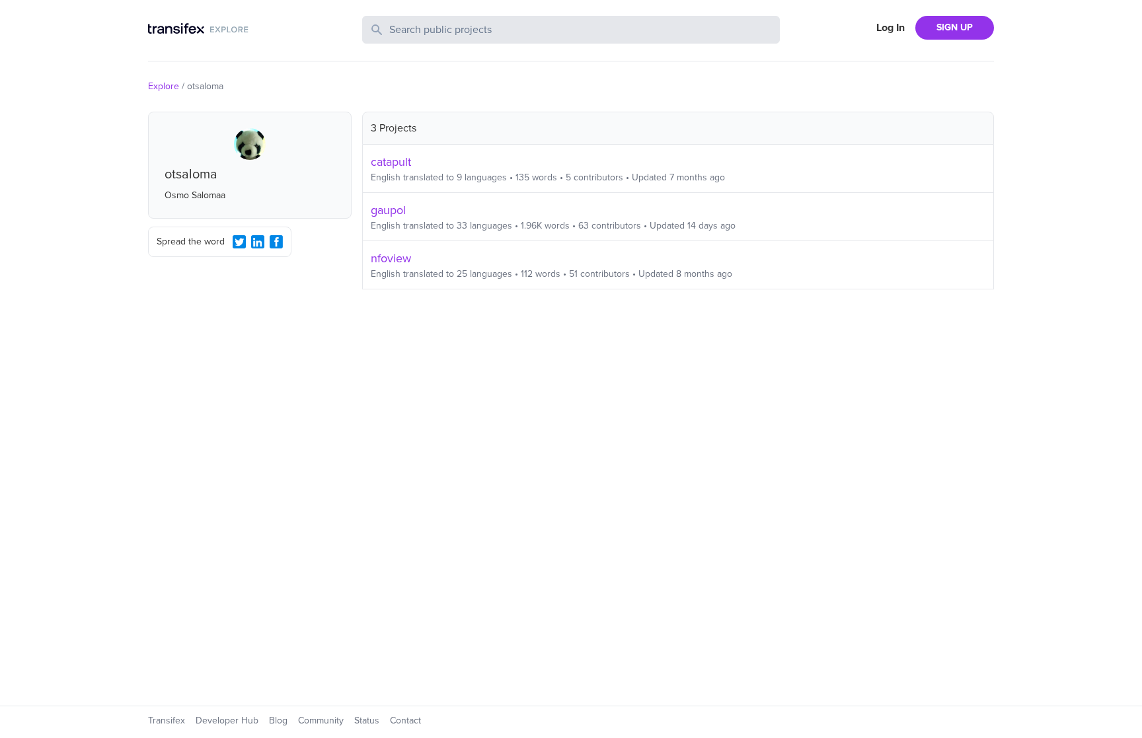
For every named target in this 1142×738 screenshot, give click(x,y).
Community (321, 720)
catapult (391, 162)
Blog (278, 720)
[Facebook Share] (276, 242)
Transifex (166, 720)
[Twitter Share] (239, 242)
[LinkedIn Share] (257, 242)
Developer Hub (227, 720)
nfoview (391, 258)
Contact (405, 720)
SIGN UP (954, 27)
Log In (890, 27)
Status (366, 720)
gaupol (388, 210)
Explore (163, 86)
